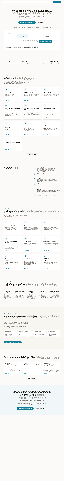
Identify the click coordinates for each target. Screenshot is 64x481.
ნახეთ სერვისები (41, 22)
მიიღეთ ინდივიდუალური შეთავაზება (27, 22)
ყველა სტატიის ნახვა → (32, 378)
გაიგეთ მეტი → (7, 250)
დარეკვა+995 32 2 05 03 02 (41, 408)
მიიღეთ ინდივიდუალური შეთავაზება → (12, 342)
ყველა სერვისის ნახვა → (32, 154)
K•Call (4, 2)
